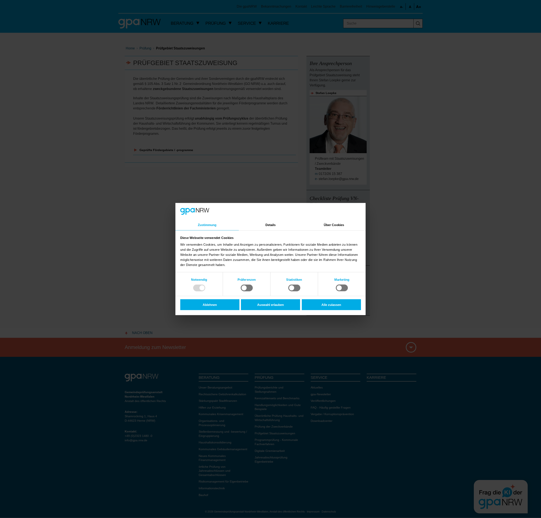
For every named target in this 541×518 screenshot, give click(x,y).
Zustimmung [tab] (207, 225)
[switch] (247, 287)
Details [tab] (270, 225)
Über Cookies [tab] (334, 225)
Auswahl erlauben (270, 305)
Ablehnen (210, 305)
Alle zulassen (331, 305)
